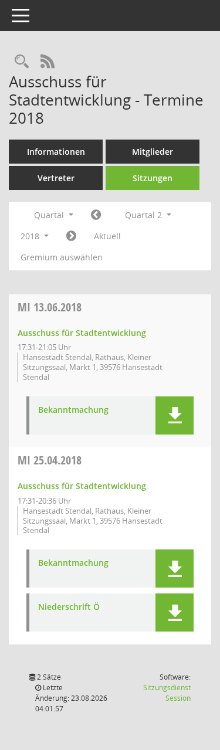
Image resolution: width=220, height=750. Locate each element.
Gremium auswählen (62, 257)
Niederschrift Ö (69, 607)
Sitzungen (152, 178)
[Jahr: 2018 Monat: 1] (96, 215)
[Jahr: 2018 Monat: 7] (71, 236)
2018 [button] (31, 236)
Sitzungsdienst (167, 693)
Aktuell (107, 236)
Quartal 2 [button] (144, 214)
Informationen (56, 151)
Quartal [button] (50, 214)
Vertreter (56, 178)
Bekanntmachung (73, 410)
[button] (174, 415)
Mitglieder (152, 151)
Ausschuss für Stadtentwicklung (82, 332)
